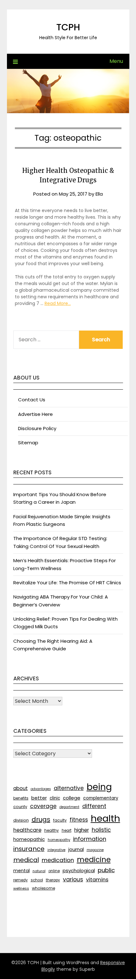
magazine (95, 850)
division (21, 820)
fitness (79, 820)
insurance (29, 848)
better (39, 797)
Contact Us (31, 399)
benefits (20, 798)
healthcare (27, 830)
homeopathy (59, 839)
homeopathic (29, 839)
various (73, 879)
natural (39, 870)
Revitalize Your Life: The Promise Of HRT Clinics (67, 582)
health (105, 818)
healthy (51, 830)
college (71, 797)
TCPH (68, 27)
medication (58, 860)
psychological (79, 870)
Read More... (58, 303)
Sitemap (28, 442)
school (37, 880)
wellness (21, 888)
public (106, 870)
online (54, 870)
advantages (41, 789)
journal (76, 849)
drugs (41, 819)
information (89, 839)
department (69, 807)
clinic (55, 798)
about (20, 788)
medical (26, 859)
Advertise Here (35, 414)
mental (21, 870)
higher (81, 830)
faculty (60, 820)
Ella (99, 194)
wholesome (43, 888)
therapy (53, 880)
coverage (43, 806)
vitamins (97, 879)
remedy (20, 880)
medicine (94, 859)
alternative (69, 788)
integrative (56, 850)
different (94, 806)
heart (66, 830)
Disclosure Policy (37, 428)
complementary (100, 798)
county (20, 806)
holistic (101, 830)
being (99, 787)
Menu (116, 61)
